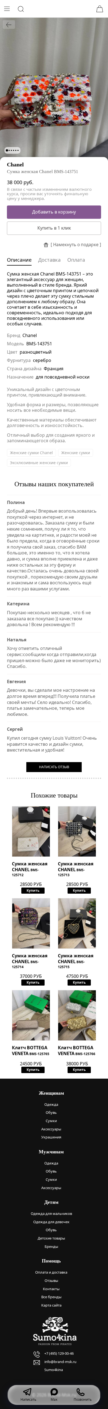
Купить (33, 890)
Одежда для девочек (51, 1221)
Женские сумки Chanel (31, 452)
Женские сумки (75, 452)
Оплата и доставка (51, 1272)
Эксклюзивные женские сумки (39, 462)
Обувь (51, 1112)
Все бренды (51, 1296)
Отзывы (51, 1280)
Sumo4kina (53, 1369)
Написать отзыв (54, 767)
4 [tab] (13, 150)
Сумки (51, 1120)
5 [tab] (15, 150)
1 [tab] (7, 150)
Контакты (51, 1288)
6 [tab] (18, 150)
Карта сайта (51, 1305)
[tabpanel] (54, 89)
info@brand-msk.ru (60, 1361)
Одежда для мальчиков (51, 1213)
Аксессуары (51, 1129)
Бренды (51, 1246)
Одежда (51, 1104)
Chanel (15, 164)
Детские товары (51, 1238)
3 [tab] (11, 150)
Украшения (51, 1137)
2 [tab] (9, 150)
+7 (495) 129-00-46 (59, 1353)
